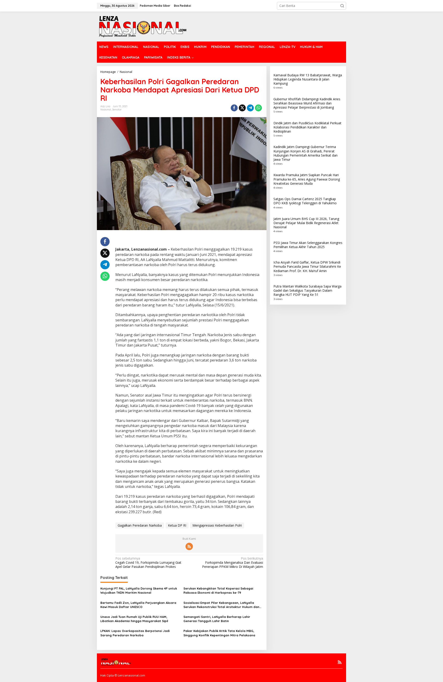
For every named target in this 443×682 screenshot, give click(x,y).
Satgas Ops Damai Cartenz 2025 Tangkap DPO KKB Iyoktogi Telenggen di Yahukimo (305, 201)
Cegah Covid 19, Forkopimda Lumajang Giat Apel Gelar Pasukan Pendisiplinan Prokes (148, 562)
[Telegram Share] (250, 107)
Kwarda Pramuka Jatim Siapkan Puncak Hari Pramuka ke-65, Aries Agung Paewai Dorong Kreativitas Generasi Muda (306, 179)
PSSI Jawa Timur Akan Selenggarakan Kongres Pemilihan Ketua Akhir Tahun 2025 (307, 244)
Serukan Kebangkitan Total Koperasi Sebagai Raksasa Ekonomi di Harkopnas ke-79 (218, 590)
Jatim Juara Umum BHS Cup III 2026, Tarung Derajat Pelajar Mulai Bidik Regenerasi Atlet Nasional (306, 222)
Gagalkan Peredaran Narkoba (140, 525)
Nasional (105, 109)
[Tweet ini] (242, 107)
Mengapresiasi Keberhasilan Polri (217, 525)
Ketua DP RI (177, 525)
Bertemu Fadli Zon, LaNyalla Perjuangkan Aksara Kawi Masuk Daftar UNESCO (138, 605)
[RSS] (189, 546)
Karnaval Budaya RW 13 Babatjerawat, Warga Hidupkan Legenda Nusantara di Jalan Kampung (307, 79)
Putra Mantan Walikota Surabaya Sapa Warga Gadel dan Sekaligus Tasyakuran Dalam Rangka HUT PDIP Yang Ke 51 (307, 290)
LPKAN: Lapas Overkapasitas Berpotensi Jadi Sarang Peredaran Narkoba (135, 633)
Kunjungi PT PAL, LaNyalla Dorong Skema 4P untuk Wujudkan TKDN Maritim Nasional (138, 590)
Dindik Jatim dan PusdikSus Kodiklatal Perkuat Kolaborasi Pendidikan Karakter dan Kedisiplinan (307, 127)
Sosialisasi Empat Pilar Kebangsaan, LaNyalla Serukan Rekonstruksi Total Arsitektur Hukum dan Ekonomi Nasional (221, 605)
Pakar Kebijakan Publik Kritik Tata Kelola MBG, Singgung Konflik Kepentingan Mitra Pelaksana (219, 633)
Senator (117, 109)
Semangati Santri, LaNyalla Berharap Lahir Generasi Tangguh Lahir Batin (216, 619)
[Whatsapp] (258, 107)
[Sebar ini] (234, 107)
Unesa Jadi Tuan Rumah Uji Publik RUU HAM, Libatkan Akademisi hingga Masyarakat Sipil (134, 619)
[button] (342, 6)
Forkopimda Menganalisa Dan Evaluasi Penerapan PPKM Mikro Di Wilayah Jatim (232, 562)
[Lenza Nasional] (142, 26)
